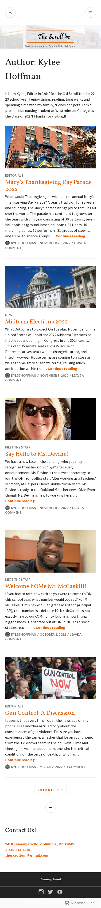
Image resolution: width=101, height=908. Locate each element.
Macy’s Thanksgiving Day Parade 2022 (48, 186)
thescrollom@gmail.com (26, 855)
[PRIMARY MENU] (90, 12)
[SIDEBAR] (50, 807)
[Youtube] (59, 891)
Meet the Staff (17, 447)
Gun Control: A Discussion (40, 713)
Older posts (50, 789)
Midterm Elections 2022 (36, 322)
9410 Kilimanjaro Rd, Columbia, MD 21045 (39, 844)
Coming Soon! (50, 879)
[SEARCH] (10, 12)
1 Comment (75, 767)
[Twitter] (50, 891)
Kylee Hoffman (23, 243)
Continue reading (70, 236)
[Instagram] (41, 891)
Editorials (14, 175)
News (9, 315)
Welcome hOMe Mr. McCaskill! (46, 586)
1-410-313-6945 (17, 849)
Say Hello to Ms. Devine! (37, 454)
